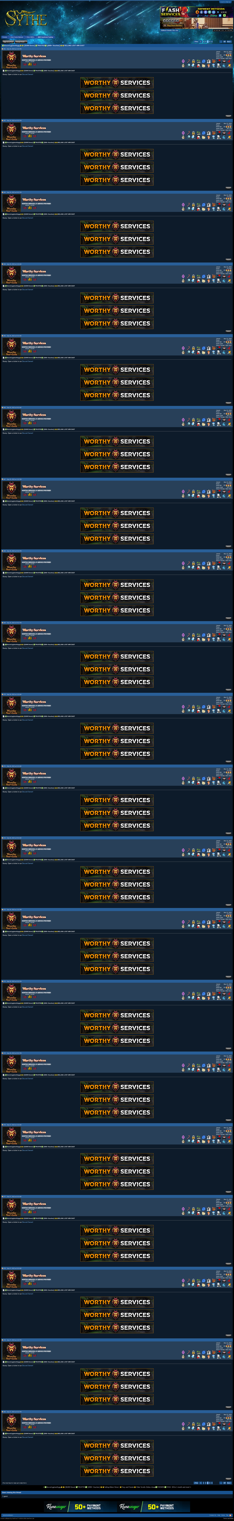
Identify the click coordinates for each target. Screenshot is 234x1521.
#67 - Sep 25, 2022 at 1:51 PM (12, 479)
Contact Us (213, 1515)
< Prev (196, 41)
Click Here (228, 58)
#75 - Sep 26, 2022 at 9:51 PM (12, 1053)
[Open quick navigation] (231, 37)
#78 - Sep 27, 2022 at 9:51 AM (12, 1268)
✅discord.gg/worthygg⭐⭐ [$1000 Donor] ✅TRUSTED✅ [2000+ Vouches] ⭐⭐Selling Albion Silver (81, 1487)
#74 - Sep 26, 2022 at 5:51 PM (12, 981)
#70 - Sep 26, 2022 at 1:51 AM (12, 694)
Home (223, 1515)
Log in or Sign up (225, 2)
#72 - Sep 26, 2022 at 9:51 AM (12, 838)
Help (218, 1515)
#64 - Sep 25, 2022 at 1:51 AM (12, 264)
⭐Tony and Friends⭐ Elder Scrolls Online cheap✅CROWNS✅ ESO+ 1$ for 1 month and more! (155, 1487)
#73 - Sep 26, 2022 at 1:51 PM (12, 909)
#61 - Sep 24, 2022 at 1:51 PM (12, 49)
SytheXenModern (8, 1515)
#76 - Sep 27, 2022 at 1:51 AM (12, 1125)
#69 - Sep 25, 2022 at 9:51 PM (12, 622)
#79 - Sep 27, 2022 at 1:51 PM (12, 1340)
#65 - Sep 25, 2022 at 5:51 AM (12, 335)
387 (225, 41)
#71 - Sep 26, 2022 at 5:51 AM (12, 766)
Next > (229, 41)
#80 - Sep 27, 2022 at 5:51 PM (12, 1411)
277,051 (229, 53)
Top (227, 1515)
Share (228, 116)
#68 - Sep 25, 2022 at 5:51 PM (12, 551)
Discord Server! (27, 74)
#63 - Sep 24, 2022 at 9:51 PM (12, 192)
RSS (230, 1515)
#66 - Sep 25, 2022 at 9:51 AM (12, 407)
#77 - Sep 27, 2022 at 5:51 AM (12, 1196)
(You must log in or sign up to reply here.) (14, 1483)
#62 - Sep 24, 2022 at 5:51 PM (12, 120)
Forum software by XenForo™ (17, 1518)
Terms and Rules (228, 1518)
